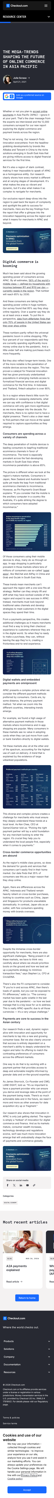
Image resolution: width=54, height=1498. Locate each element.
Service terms (10, 1423)
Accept (27, 1489)
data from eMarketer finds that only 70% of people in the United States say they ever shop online (27, 322)
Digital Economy (10, 1202)
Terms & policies (11, 1417)
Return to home (27, 1297)
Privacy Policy (29, 1475)
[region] (27, 1463)
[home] (17, 6)
